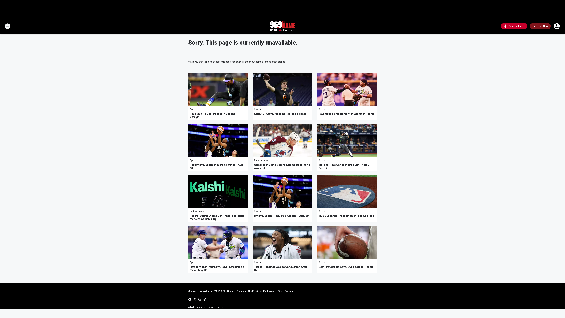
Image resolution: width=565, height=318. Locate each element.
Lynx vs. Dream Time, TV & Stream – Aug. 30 (281, 215)
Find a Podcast (286, 291)
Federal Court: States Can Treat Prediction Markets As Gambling (217, 217)
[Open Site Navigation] (8, 26)
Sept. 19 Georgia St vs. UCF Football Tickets (346, 266)
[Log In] (557, 26)
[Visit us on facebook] (190, 299)
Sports (193, 109)
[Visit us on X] (195, 299)
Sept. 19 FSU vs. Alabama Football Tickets (280, 113)
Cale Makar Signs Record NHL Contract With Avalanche (282, 166)
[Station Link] (282, 26)
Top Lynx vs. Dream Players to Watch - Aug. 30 (217, 166)
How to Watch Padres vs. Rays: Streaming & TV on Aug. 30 (217, 268)
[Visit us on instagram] (200, 299)
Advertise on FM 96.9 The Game (216, 291)
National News (261, 160)
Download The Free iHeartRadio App (255, 291)
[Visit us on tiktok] (205, 299)
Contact (192, 291)
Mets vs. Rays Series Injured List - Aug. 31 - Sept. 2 (346, 166)
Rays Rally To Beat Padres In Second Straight (212, 115)
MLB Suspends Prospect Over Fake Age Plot (346, 215)
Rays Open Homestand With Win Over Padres (347, 113)
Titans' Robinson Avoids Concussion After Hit (281, 268)
